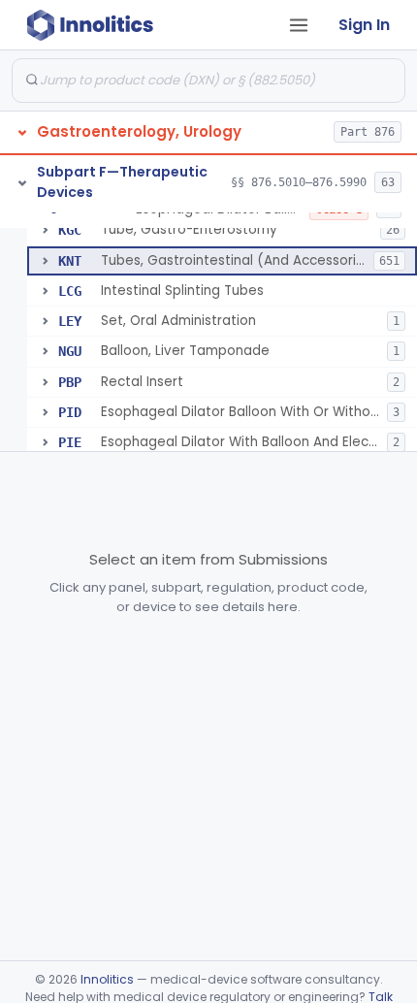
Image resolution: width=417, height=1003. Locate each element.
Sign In (364, 25)
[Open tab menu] (298, 25)
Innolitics (107, 979)
